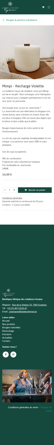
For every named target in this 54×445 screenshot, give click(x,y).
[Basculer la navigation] (49, 7)
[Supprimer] (4, 190)
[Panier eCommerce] (43, 7)
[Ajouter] (14, 190)
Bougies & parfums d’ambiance (21, 20)
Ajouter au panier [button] (36, 190)
